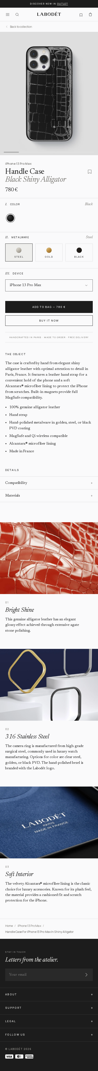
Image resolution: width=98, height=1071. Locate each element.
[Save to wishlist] (89, 171)
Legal (10, 1021)
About (11, 994)
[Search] (17, 14)
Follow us (15, 1034)
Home (9, 926)
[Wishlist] (81, 14)
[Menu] (7, 14)
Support (13, 1007)
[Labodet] (49, 14)
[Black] (10, 218)
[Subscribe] (86, 974)
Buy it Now (49, 320)
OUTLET (62, 3)
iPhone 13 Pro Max (29, 926)
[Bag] (90, 14)
